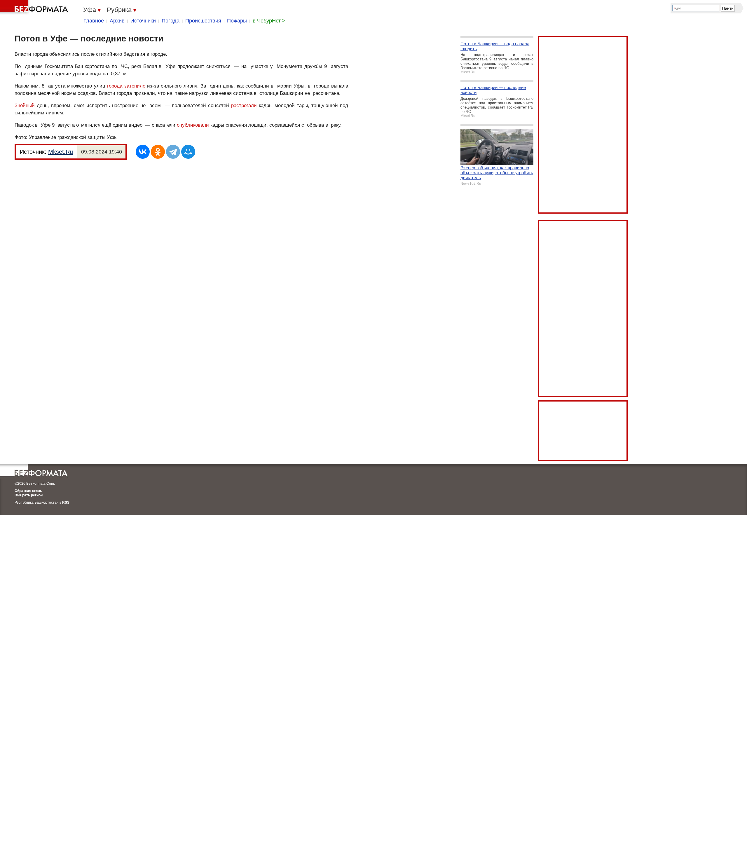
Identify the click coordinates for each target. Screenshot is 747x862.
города (114, 86)
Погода (170, 21)
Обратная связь (28, 491)
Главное (93, 21)
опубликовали (193, 125)
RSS (65, 502)
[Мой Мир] (188, 152)
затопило (134, 86)
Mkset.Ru (60, 152)
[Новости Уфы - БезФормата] (35, 7)
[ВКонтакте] (143, 152)
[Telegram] (173, 152)
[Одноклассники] (158, 152)
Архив (117, 21)
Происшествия (203, 21)
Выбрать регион (29, 495)
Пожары (237, 21)
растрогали (244, 105)
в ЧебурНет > (269, 21)
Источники (143, 21)
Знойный (25, 105)
